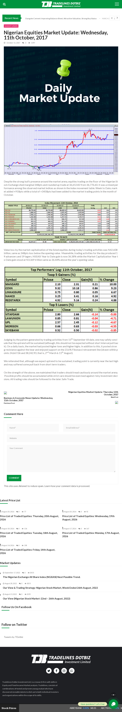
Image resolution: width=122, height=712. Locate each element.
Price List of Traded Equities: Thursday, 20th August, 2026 (29, 518)
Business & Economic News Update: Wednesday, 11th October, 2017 (28, 399)
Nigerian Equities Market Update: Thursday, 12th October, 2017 (93, 393)
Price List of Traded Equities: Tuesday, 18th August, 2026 (29, 534)
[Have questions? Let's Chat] (113, 704)
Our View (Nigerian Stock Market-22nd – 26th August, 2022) (36, 598)
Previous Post (9, 403)
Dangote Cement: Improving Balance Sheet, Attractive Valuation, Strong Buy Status (61, 18)
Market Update (11, 26)
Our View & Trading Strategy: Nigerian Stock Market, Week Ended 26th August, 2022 (50, 587)
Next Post (114, 397)
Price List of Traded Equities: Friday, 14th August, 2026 (27, 551)
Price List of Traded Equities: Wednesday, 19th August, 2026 (88, 518)
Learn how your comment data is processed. (67, 486)
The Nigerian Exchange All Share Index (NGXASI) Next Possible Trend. (41, 577)
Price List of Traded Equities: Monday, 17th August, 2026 (90, 534)
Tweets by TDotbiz (13, 637)
